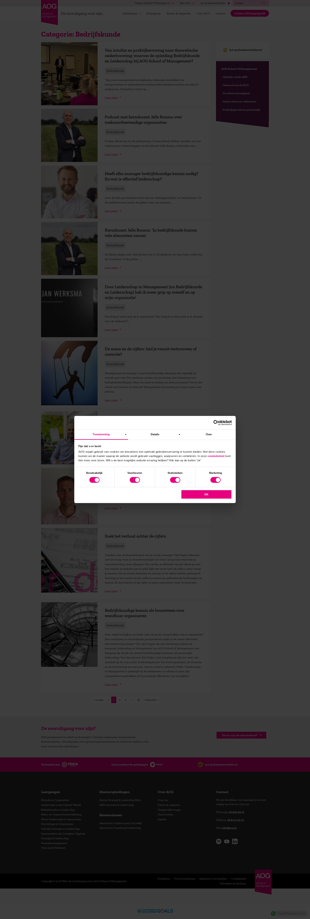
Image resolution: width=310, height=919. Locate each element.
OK (206, 494)
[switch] (135, 480)
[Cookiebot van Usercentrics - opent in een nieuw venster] (216, 422)
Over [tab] (209, 434)
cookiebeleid (216, 456)
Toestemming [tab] (101, 434)
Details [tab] (155, 434)
